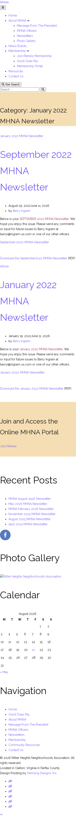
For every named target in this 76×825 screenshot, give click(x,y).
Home (12, 15)
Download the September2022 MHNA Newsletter (33, 258)
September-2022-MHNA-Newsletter (24, 242)
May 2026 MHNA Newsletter (27, 504)
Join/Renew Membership (34, 56)
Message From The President (37, 25)
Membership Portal (30, 66)
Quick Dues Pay (27, 61)
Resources (15, 71)
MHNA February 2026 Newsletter (31, 509)
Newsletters (25, 36)
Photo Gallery (26, 41)
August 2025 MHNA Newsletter (29, 519)
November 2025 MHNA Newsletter (32, 514)
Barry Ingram (21, 210)
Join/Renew (8, 446)
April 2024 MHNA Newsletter (28, 524)
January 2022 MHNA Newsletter (21, 136)
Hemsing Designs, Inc (42, 773)
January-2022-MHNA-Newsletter (22, 372)
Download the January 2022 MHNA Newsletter (31, 388)
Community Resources (24, 745)
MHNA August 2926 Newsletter (29, 498)
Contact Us (15, 76)
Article (4, 266)
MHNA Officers (27, 30)
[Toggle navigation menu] (3, 7)
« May (4, 672)
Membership (17, 51)
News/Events (17, 46)
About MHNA (17, 20)
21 (33, 649)
